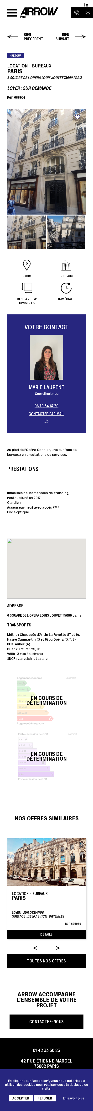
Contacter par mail (46, 414)
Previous (13, 161)
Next (80, 161)
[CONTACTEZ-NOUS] (87, 12)
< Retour (15, 55)
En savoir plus (73, 1098)
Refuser (45, 1098)
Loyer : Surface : (46, 908)
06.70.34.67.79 (46, 406)
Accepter (20, 1098)
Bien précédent (33, 36)
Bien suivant (62, 36)
